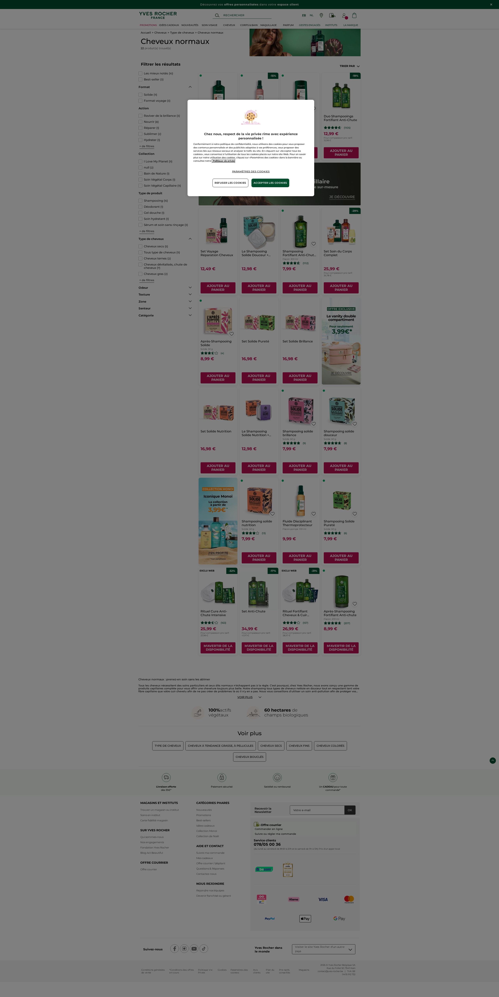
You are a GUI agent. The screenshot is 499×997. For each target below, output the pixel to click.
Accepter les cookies (270, 182)
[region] (251, 148)
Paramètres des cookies (251, 171)
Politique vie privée (223, 160)
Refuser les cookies (230, 182)
